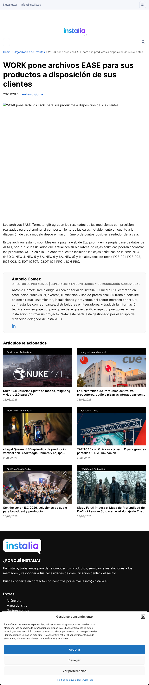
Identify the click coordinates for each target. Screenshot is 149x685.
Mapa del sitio (17, 605)
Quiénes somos (18, 610)
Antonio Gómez (33, 94)
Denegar (74, 660)
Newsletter (10, 4)
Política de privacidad (69, 679)
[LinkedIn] (14, 326)
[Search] (143, 42)
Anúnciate (14, 600)
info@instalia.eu (31, 4)
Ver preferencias (74, 671)
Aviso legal (88, 679)
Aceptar (74, 649)
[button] (143, 617)
